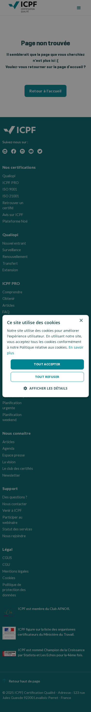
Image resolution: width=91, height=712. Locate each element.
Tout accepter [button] (47, 364)
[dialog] (45, 356)
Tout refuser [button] (47, 377)
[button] (45, 388)
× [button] (81, 320)
